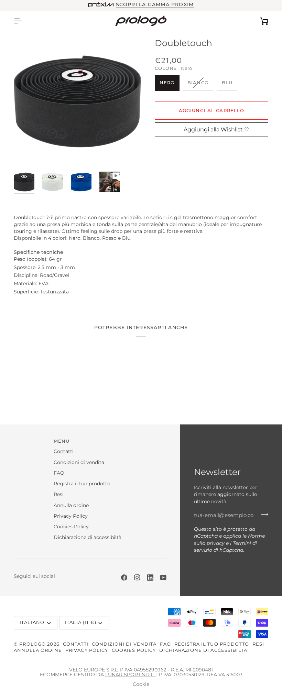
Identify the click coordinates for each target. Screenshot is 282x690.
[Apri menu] (24, 21)
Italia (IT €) (80, 622)
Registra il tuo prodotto (82, 483)
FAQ (59, 473)
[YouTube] (163, 577)
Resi (59, 494)
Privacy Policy (71, 516)
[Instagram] (137, 577)
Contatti (64, 451)
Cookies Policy (71, 526)
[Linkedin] (150, 577)
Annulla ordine (71, 505)
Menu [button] (62, 441)
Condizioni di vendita (79, 462)
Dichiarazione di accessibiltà (87, 537)
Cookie (141, 684)
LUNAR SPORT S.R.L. (130, 674)
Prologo (32, 644)
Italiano (32, 622)
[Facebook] (124, 577)
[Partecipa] (262, 514)
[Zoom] (77, 101)
